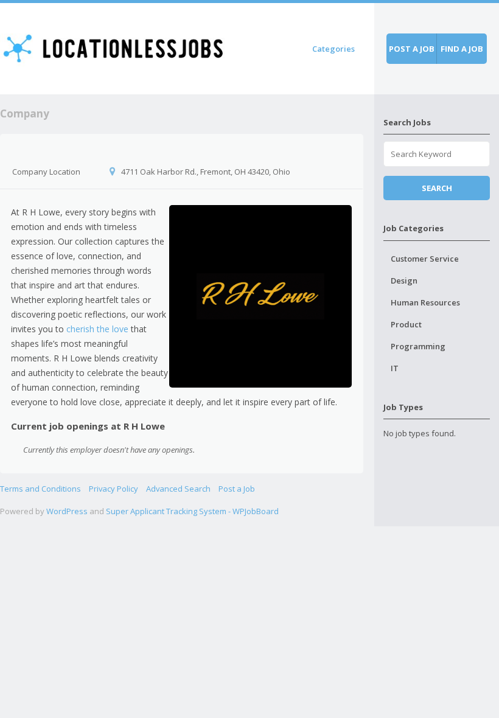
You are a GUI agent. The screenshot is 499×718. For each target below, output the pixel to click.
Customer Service (425, 258)
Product (406, 324)
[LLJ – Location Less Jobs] (114, 46)
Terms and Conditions (40, 488)
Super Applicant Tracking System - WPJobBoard (192, 511)
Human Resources (425, 302)
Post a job (411, 48)
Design (404, 280)
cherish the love (97, 329)
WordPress (67, 511)
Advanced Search (178, 488)
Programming (418, 346)
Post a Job (236, 488)
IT (395, 368)
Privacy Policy (113, 488)
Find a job (462, 48)
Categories (333, 48)
